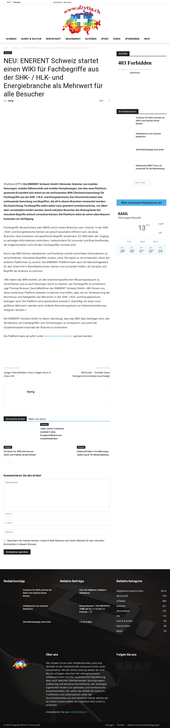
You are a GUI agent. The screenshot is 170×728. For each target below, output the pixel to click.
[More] (73, 108)
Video (116, 38)
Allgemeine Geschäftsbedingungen (143, 725)
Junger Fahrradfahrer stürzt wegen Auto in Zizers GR (27, 374)
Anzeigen (109, 725)
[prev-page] (6, 461)
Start (6, 47)
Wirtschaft (53, 38)
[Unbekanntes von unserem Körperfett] (125, 138)
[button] (162, 39)
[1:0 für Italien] (68, 626)
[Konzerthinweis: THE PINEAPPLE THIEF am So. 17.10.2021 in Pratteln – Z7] (68, 610)
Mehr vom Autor (37, 419)
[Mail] (158, 2)
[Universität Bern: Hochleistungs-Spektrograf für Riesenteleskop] (93, 437)
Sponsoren (132, 38)
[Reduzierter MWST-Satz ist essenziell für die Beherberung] (125, 170)
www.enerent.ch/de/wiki (58, 336)
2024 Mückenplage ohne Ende (150, 149)
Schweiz (11, 38)
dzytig (10, 100)
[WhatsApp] (50, 108)
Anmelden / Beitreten (62, 2)
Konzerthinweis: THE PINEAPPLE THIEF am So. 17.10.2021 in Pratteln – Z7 (94, 609)
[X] (163, 2)
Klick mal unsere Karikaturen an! (141, 202)
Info (147, 38)
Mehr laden (140, 182)
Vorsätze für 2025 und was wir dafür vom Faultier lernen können (150, 121)
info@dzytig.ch (78, 712)
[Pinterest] (42, 108)
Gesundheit (73, 38)
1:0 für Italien (85, 622)
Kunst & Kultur (31, 38)
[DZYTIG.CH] (85, 20)
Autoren (90, 38)
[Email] (65, 108)
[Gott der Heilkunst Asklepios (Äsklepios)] (68, 594)
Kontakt (120, 725)
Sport (105, 38)
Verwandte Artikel (15, 419)
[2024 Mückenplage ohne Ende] (125, 154)
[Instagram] (152, 2)
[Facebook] (147, 2)
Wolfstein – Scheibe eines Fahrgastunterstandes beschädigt (91, 374)
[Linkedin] (57, 108)
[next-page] (11, 461)
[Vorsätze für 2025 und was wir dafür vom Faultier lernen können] (20, 437)
